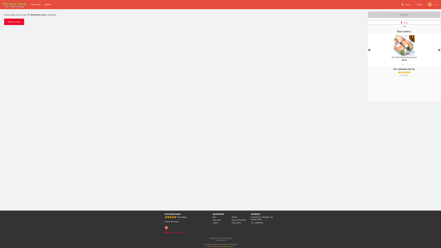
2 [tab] (399, 65)
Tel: (257, 223)
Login (419, 4)
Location (47, 4)
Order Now (404, 14)
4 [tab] (406, 65)
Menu (214, 217)
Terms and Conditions (239, 220)
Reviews (234, 217)
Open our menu (14, 21)
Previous (369, 50)
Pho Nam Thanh (173, 214)
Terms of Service (224, 246)
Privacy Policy (236, 223)
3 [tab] (402, 65)
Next (439, 50)
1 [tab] (395, 65)
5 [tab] (409, 65)
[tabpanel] (404, 50)
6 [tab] (413, 65)
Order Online (36, 4)
